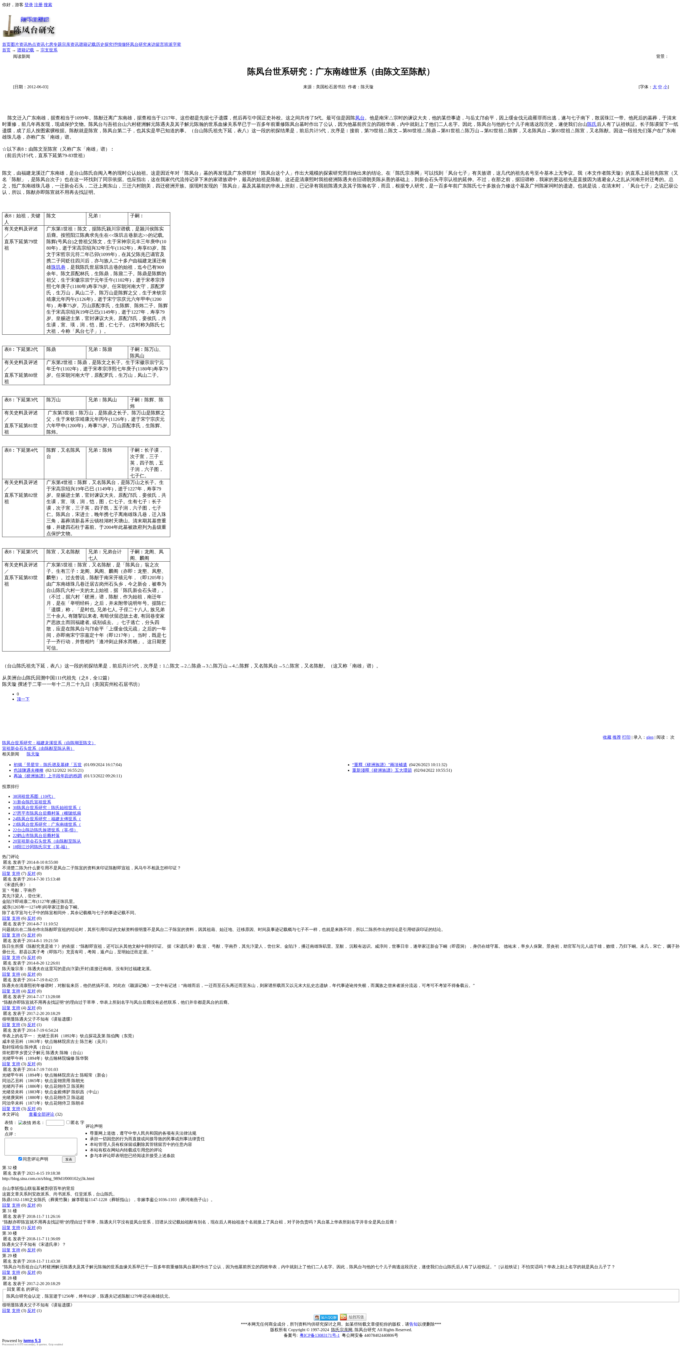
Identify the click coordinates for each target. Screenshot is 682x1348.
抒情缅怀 (121, 44)
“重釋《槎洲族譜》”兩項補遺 (379, 764)
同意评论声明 (35, 1159)
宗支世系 (49, 50)
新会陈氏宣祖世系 (32, 802)
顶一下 (23, 699)
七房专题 (53, 44)
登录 (29, 4)
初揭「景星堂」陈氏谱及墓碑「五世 (48, 764)
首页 (6, 44)
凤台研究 (138, 44)
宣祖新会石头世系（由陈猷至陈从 (47, 841)
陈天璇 (33, 754)
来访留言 (155, 44)
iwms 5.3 (32, 1340)
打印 (626, 737)
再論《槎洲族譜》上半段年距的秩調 (48, 776)
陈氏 (592, 124)
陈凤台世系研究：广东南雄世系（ (47, 824)
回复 (6, 873)
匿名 (75, 1122)
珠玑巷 (58, 267)
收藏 (607, 737)
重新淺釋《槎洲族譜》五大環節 (382, 770)
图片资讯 (19, 44)
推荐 (616, 737)
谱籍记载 (87, 44)
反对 (31, 873)
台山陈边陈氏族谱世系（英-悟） (45, 830)
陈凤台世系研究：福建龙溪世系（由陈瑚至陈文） (49, 743)
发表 (68, 1159)
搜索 (48, 4)
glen (649, 737)
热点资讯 (36, 44)
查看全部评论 (41, 1114)
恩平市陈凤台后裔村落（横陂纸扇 (47, 813)
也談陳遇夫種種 (28, 770)
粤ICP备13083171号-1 (320, 1335)
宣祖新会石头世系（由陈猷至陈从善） (38, 748)
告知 (413, 1324)
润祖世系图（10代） (34, 796)
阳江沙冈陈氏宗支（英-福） (41, 847)
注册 (38, 4)
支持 (16, 873)
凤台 (360, 118)
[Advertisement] (368, 25)
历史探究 (104, 44)
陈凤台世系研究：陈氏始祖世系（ (47, 807)
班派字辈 (172, 44)
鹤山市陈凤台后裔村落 (36, 835)
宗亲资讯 (70, 44)
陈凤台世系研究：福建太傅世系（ (47, 819)
